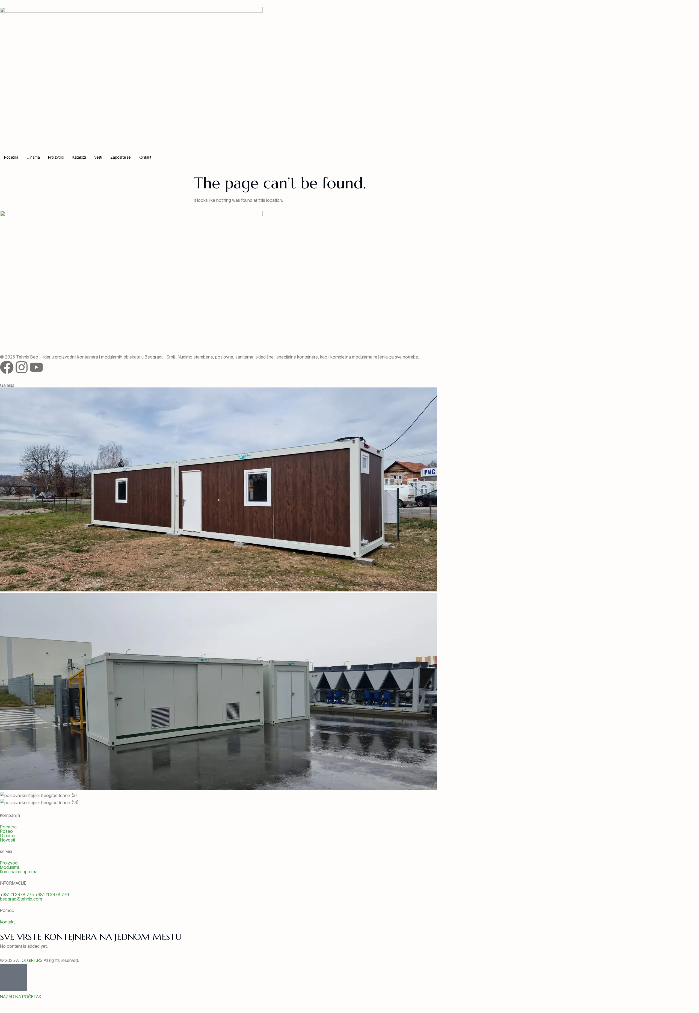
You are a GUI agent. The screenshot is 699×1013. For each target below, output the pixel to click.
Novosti (7, 840)
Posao (6, 831)
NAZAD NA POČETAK (20, 996)
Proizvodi (56, 157)
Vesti (98, 157)
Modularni (9, 867)
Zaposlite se (120, 157)
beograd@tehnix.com (21, 899)
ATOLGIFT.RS (29, 960)
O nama (33, 157)
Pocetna (11, 157)
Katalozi (79, 157)
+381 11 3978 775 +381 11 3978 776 (34, 894)
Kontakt (145, 157)
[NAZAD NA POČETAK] (13, 977)
